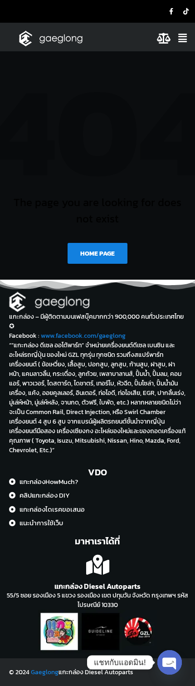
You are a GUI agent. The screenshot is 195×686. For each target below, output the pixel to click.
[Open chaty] (169, 662)
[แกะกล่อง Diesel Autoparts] (98, 565)
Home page (97, 253)
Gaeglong (44, 672)
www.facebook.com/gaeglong (83, 336)
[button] (183, 38)
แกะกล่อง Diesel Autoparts (97, 586)
